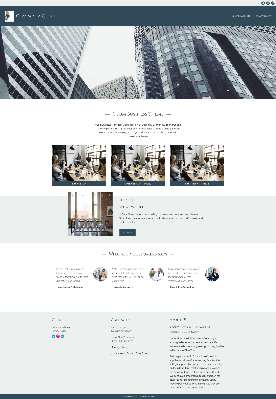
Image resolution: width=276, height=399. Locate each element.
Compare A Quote (36, 16)
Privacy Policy (263, 16)
